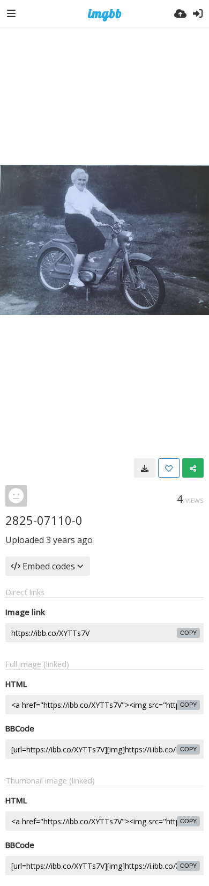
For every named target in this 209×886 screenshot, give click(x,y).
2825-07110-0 (44, 520)
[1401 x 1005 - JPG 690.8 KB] (144, 468)
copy (188, 632)
